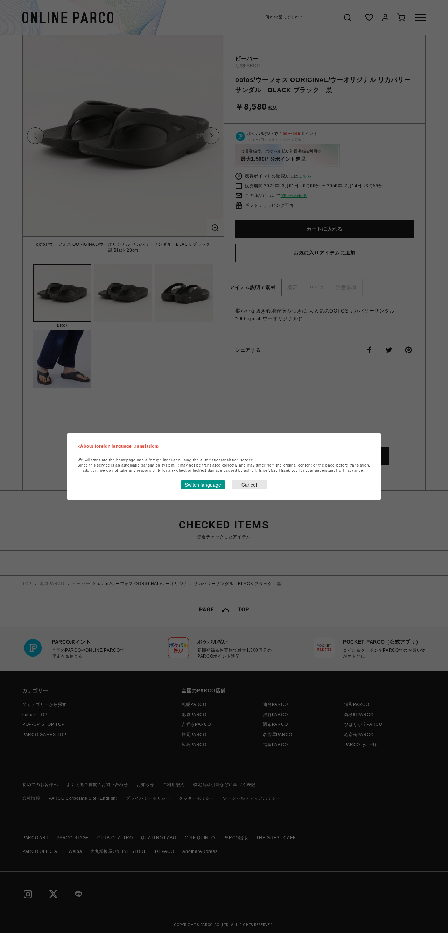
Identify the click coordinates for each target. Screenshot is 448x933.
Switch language (203, 484)
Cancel (249, 484)
